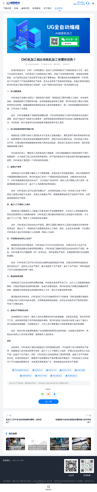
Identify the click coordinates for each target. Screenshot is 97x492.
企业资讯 (59, 8)
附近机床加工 (72, 376)
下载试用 (7, 8)
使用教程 (36, 8)
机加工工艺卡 (66, 370)
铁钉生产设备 (42, 376)
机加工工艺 (52, 370)
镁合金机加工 (57, 376)
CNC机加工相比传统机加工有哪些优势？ (54, 383)
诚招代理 (25, 8)
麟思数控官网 (30, 383)
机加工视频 (81, 370)
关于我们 (47, 8)
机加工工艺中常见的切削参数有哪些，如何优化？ (23, 420)
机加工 (58, 64)
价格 (16, 8)
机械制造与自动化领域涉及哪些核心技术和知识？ (73, 420)
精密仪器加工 (27, 376)
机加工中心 (38, 370)
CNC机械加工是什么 (22, 370)
